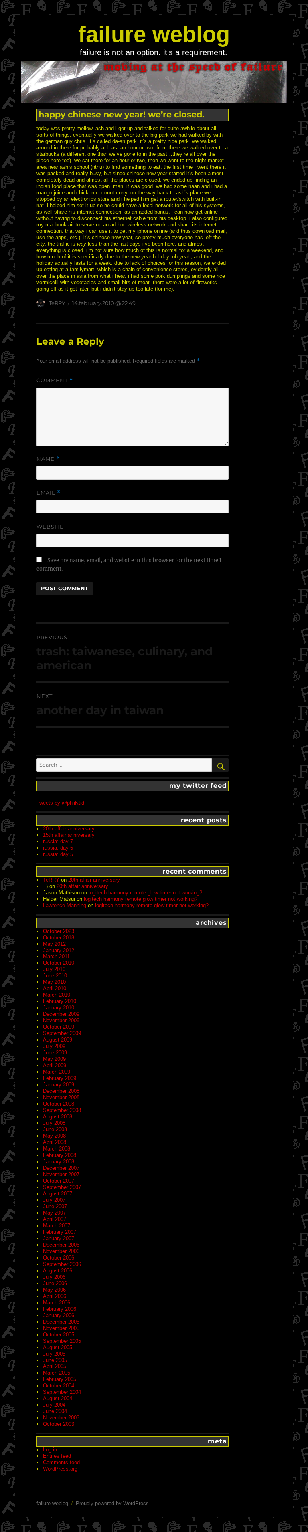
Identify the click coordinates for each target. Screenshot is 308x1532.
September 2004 (62, 1392)
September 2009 (62, 1033)
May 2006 (54, 1290)
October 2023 (58, 931)
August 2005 (57, 1347)
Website (50, 526)
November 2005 (61, 1328)
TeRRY (57, 303)
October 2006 (58, 1258)
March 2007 (56, 1226)
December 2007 (61, 1168)
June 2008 (55, 1129)
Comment (54, 380)
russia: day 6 (58, 848)
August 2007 (57, 1194)
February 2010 (59, 1001)
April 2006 (54, 1296)
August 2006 (57, 1271)
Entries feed (57, 1456)
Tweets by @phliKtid (60, 803)
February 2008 (59, 1155)
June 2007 (55, 1206)
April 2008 (54, 1142)
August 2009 (57, 1040)
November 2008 (61, 1097)
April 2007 (54, 1219)
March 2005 (56, 1373)
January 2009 (58, 1085)
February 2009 (59, 1078)
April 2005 (54, 1366)
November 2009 (61, 1020)
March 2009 (56, 1072)
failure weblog (154, 34)
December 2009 (61, 1014)
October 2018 (58, 938)
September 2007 (62, 1187)
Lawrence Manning (64, 905)
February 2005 (59, 1379)
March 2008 (56, 1149)
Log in (50, 1450)
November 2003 (61, 1418)
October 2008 (58, 1104)
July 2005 (54, 1354)
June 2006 (55, 1283)
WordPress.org (60, 1469)
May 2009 (54, 1059)
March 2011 (56, 956)
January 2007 (58, 1238)
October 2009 (58, 1027)
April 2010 (54, 988)
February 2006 (59, 1309)
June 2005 (55, 1360)
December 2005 (61, 1322)
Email (48, 492)
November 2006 (61, 1251)
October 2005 (58, 1335)
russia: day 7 (58, 841)
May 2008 (54, 1136)
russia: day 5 (58, 854)
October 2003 (58, 1424)
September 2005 (62, 1341)
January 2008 (58, 1162)
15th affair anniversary (69, 835)
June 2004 (55, 1411)
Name (48, 459)
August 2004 (57, 1398)
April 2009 (54, 1065)
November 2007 (61, 1174)
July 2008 (54, 1123)
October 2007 (58, 1181)
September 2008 (62, 1110)
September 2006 (62, 1264)
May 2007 (54, 1213)
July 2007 (54, 1200)
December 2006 (61, 1245)
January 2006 (58, 1315)
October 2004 (58, 1386)
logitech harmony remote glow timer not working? (145, 893)
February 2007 (59, 1232)
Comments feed (61, 1462)
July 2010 (54, 969)
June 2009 (55, 1053)
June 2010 (55, 976)
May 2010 (54, 982)
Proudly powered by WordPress (112, 1503)
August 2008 (57, 1117)
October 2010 (58, 963)
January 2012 (58, 950)
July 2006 (54, 1277)
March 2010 (56, 995)
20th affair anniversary (69, 829)
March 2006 (56, 1303)
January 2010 (58, 1008)
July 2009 (54, 1046)
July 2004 (54, 1405)
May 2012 (54, 944)
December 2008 (61, 1091)
